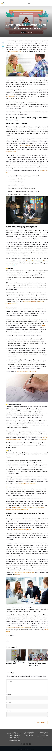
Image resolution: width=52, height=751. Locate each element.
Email (8, 703)
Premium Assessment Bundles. (27, 483)
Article (23, 32)
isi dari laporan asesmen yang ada (23, 572)
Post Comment (41, 722)
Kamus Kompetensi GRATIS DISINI (26, 371)
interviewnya (10, 96)
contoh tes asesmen (25, 145)
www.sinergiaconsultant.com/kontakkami (19, 627)
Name (8, 694)
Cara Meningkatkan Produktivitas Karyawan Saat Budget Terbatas (38, 658)
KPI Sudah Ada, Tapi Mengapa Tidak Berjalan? (16, 658)
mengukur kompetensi (15, 51)
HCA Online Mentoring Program (23, 529)
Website (8, 711)
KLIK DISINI (15, 265)
